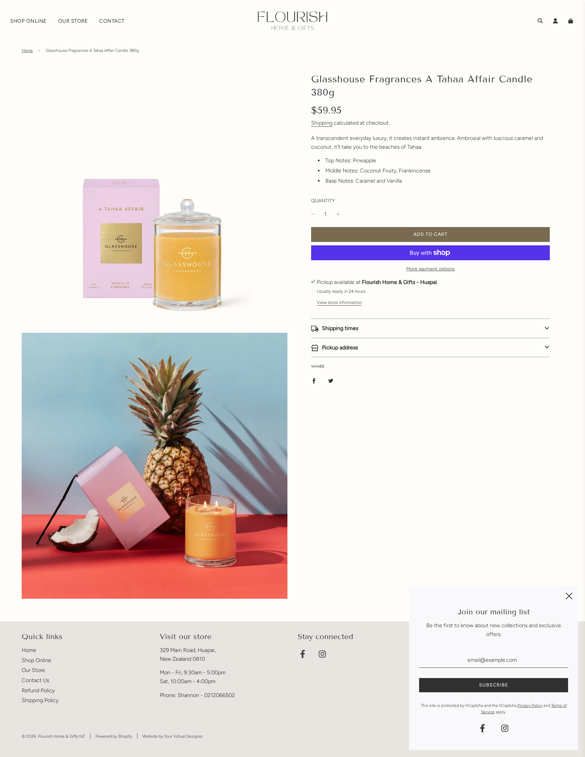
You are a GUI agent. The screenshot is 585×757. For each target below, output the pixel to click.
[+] (338, 214)
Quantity (323, 201)
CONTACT (112, 21)
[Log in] (555, 20)
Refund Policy (38, 690)
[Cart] (571, 20)
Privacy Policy (530, 705)
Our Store (33, 670)
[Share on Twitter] (331, 380)
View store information (339, 302)
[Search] (540, 20)
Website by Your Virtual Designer (173, 736)
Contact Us (35, 680)
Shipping (321, 123)
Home (27, 50)
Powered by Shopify (113, 736)
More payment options (430, 269)
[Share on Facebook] (314, 380)
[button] (430, 328)
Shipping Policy (40, 700)
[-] (313, 214)
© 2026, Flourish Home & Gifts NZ (53, 736)
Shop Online (36, 660)
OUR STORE (73, 21)
